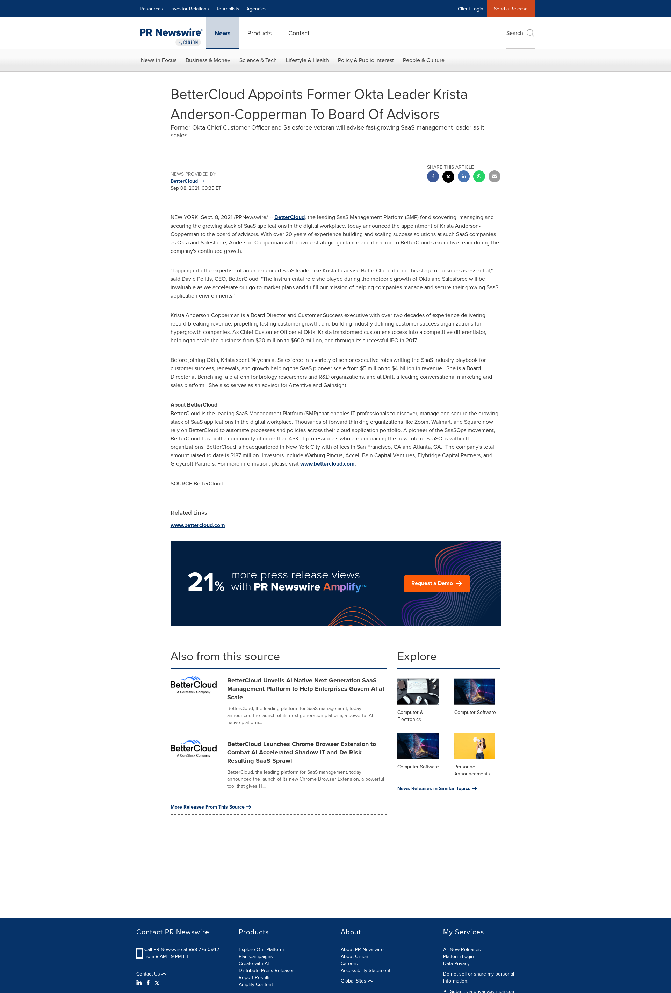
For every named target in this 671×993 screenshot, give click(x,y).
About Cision (354, 956)
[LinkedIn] (140, 982)
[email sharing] (494, 177)
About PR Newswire (362, 949)
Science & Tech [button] (258, 60)
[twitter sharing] (448, 177)
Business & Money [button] (208, 60)
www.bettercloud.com (327, 464)
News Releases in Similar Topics (433, 788)
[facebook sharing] (433, 177)
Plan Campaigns (256, 956)
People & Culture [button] (424, 60)
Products (259, 33)
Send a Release (511, 8)
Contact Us (148, 973)
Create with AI (254, 963)
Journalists (227, 8)
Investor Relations (189, 8)
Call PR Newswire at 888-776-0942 (181, 949)
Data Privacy (456, 963)
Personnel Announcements (472, 770)
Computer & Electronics (410, 716)
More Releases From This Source (208, 806)
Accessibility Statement (365, 970)
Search (514, 33)
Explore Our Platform (261, 949)
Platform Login (458, 956)
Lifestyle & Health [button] (307, 60)
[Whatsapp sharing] (479, 177)
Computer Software (475, 712)
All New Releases (462, 949)
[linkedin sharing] (464, 177)
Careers (349, 963)
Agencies (256, 8)
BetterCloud (289, 217)
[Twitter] (157, 982)
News (223, 33)
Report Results (255, 977)
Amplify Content (256, 984)
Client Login (470, 8)
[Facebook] (148, 982)
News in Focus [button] (158, 60)
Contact (298, 33)
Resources (151, 8)
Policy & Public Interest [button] (366, 60)
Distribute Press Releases (267, 970)
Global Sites (354, 980)
